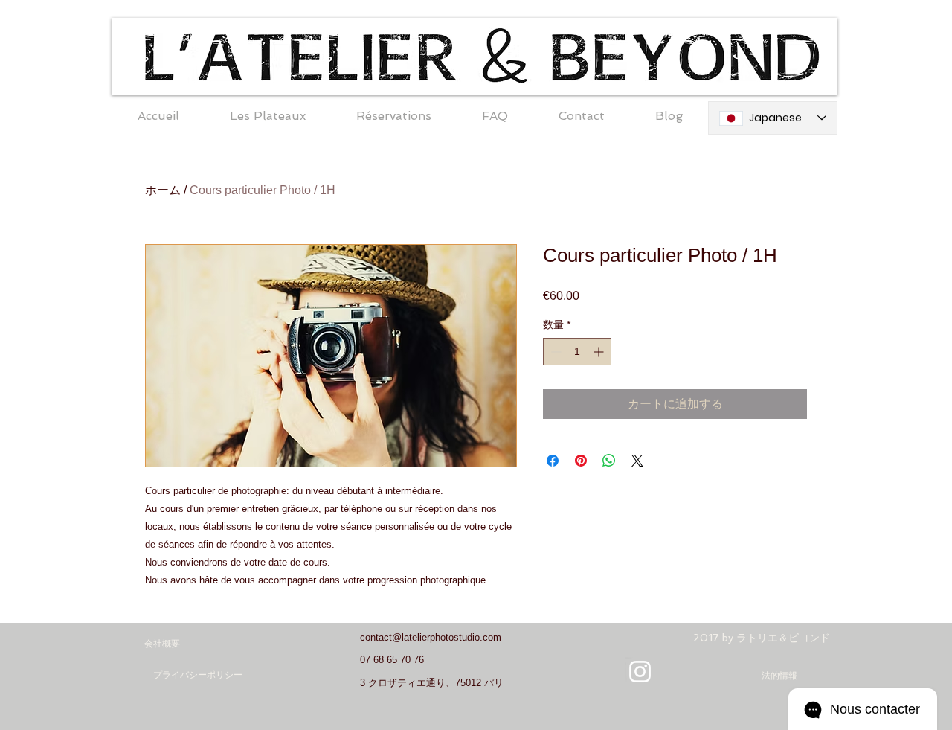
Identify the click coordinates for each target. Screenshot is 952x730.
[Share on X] (637, 461)
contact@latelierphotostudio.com (430, 637)
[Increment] (600, 352)
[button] (268, 116)
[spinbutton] (577, 352)
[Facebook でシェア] (553, 461)
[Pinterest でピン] (581, 461)
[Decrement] (554, 352)
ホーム (163, 190)
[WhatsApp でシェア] (609, 461)
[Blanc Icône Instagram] (639, 671)
